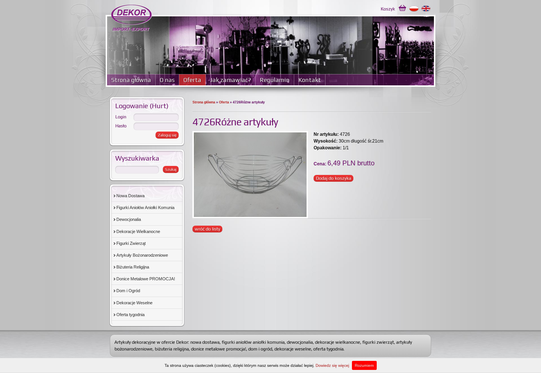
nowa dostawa (204, 342)
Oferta (192, 79)
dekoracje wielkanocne (337, 342)
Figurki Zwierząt (131, 243)
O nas (167, 79)
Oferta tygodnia (130, 314)
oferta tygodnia (328, 349)
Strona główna (131, 79)
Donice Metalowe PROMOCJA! (145, 278)
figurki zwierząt (378, 342)
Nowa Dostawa (130, 195)
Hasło (121, 125)
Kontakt (309, 79)
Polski (414, 9)
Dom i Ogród (128, 290)
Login (120, 116)
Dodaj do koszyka (333, 178)
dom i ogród (260, 349)
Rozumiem (364, 365)
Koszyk (388, 9)
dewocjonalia (300, 342)
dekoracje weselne (292, 349)
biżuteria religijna (172, 349)
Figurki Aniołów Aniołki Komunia (145, 207)
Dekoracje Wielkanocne (138, 231)
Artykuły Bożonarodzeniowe (142, 255)
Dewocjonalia (128, 219)
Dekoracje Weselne (134, 302)
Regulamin (275, 79)
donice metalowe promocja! (218, 349)
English (426, 9)
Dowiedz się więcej (332, 365)
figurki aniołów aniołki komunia (253, 342)
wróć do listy (207, 229)
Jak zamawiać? (230, 79)
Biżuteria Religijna (132, 267)
